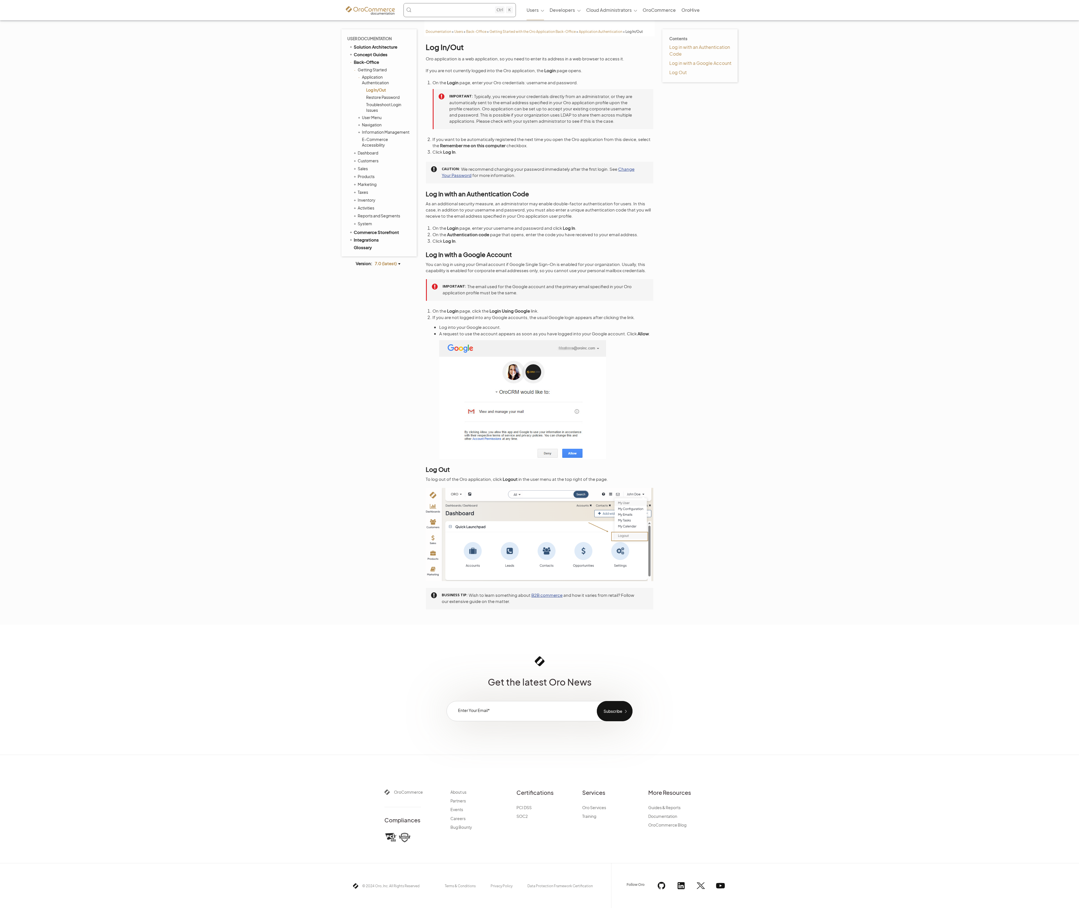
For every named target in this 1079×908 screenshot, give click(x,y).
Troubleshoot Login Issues (383, 107)
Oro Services (594, 807)
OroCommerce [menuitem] (659, 10)
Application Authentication (600, 31)
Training (589, 816)
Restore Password (383, 97)
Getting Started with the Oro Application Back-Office (532, 31)
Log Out (678, 72)
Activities (366, 207)
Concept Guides (370, 54)
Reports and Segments (379, 215)
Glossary (363, 247)
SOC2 (522, 816)
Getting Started (372, 69)
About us (458, 792)
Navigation (372, 124)
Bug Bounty (461, 827)
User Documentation (369, 38)
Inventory (366, 199)
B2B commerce (547, 595)
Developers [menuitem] (562, 10)
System (365, 223)
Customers (368, 160)
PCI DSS (524, 807)
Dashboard (368, 152)
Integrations (366, 239)
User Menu (372, 117)
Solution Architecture (375, 46)
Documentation (438, 31)
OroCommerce (408, 792)
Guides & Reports (664, 807)
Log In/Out (376, 89)
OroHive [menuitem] (690, 10)
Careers (458, 818)
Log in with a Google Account (700, 63)
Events (456, 809)
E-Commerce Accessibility (375, 142)
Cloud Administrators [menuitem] (609, 10)
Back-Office (476, 31)
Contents (678, 38)
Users (458, 31)
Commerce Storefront (376, 232)
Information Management (385, 132)
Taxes (363, 192)
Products (366, 176)
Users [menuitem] (533, 10)
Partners (458, 800)
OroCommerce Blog (667, 824)
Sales (363, 168)
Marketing (367, 184)
